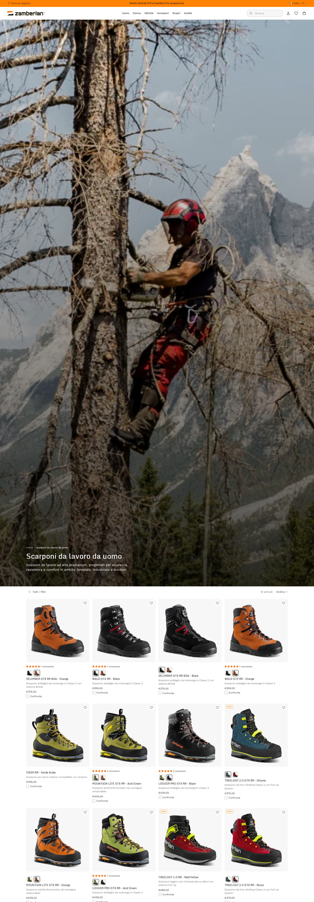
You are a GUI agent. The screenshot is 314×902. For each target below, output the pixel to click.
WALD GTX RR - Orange (239, 679)
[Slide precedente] (31, 631)
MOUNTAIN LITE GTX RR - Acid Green (116, 783)
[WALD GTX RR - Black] (96, 673)
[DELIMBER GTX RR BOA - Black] (30, 673)
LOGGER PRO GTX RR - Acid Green (114, 888)
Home (29, 547)
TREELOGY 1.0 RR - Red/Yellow (178, 877)
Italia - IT (298, 3)
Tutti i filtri (39, 591)
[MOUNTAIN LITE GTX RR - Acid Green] (96, 778)
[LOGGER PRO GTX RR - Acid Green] (162, 778)
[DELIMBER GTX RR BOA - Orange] (37, 673)
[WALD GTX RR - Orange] (103, 673)
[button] (282, 592)
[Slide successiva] (83, 631)
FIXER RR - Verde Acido (41, 772)
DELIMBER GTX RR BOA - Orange (47, 679)
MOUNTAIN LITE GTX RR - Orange (48, 885)
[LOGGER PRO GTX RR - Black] (169, 778)
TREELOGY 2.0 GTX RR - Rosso (244, 885)
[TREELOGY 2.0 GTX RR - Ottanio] (228, 774)
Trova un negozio (20, 3)
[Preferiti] (296, 13)
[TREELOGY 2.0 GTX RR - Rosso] (235, 774)
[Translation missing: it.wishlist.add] (85, 603)
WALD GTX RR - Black (106, 679)
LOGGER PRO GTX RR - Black (177, 783)
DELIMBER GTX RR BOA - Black (178, 676)
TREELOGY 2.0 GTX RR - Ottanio (245, 780)
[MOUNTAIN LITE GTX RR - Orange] (103, 778)
